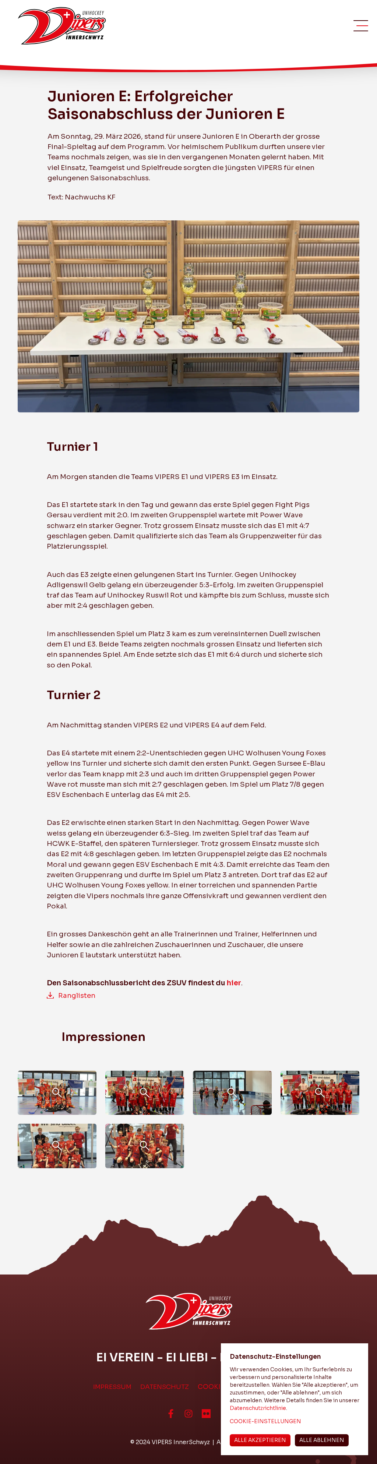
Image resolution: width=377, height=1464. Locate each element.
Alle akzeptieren (260, 1440)
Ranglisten (76, 995)
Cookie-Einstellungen (265, 1421)
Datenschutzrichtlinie (258, 1408)
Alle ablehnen (321, 1440)
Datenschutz (164, 1387)
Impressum (112, 1387)
